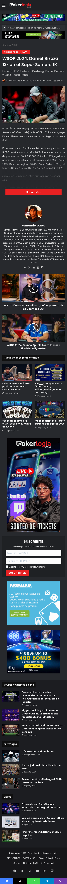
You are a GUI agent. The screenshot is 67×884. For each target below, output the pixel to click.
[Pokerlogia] (20, 5)
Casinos (17, 863)
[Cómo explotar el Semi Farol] (10, 756)
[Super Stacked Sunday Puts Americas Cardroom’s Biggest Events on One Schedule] (10, 730)
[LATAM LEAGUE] (33, 34)
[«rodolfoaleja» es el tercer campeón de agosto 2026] (50, 409)
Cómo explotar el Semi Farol (38, 751)
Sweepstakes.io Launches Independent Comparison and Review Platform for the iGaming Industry (40, 697)
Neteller (27, 863)
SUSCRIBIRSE (17, 572)
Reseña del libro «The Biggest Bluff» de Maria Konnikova (42, 781)
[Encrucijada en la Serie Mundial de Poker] (10, 769)
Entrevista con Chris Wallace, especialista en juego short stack (41, 806)
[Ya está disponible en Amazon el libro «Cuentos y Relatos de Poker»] (10, 822)
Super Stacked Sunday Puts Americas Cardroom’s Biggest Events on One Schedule (43, 728)
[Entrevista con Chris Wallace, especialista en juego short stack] (10, 808)
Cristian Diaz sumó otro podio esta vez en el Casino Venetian (16, 386)
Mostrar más (33, 192)
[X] (29, 268)
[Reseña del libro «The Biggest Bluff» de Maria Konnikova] (10, 783)
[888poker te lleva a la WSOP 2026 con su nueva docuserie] (17, 409)
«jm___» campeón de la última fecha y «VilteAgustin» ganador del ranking (48, 388)
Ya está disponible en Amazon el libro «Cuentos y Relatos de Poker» (43, 819)
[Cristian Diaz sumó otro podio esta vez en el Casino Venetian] (17, 372)
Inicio (7, 45)
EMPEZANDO (29, 858)
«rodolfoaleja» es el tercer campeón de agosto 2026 (50, 422)
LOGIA (41, 858)
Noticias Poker (11, 52)
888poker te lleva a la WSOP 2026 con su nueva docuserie (16, 423)
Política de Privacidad (43, 863)
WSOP (14, 45)
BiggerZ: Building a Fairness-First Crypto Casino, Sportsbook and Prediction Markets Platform (41, 714)
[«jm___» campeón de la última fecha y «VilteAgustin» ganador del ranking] (50, 372)
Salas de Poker (53, 858)
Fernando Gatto (13, 81)
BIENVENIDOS (13, 858)
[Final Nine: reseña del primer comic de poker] (10, 836)
